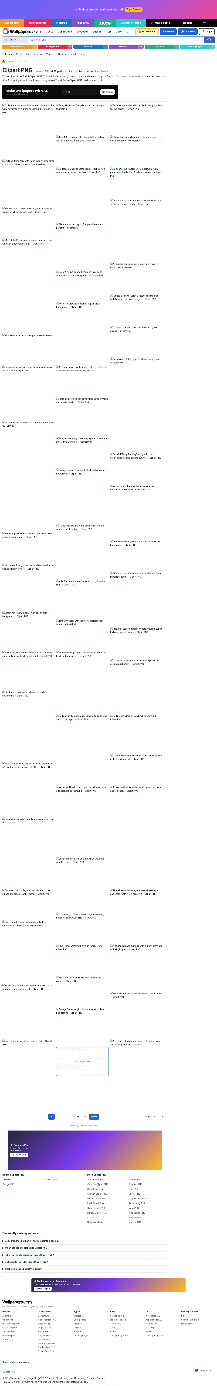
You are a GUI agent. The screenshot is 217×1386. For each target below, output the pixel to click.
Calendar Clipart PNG (97, 1184)
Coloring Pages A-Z (119, 1335)
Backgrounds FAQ (154, 1320)
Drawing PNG (50, 1179)
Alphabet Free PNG (47, 1320)
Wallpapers (12, 22)
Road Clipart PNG (95, 1189)
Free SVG (83, 22)
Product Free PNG (46, 1347)
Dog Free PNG (44, 1335)
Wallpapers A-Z (117, 1316)
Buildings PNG (135, 1217)
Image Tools (162, 22)
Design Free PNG (46, 1351)
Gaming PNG (93, 1217)
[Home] (3, 61)
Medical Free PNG (46, 1343)
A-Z (50, 31)
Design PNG (8, 1184)
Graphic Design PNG (138, 1198)
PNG (11, 61)
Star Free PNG (44, 1324)
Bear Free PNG (44, 1331)
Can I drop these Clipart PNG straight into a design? (32, 1241)
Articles (6, 1339)
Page (147, 1116)
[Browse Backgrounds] (69, 47)
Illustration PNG (95, 1222)
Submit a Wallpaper (190, 1320)
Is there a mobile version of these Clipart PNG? (29, 1255)
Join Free (190, 31)
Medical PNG (135, 1222)
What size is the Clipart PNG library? (24, 1269)
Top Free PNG (8, 1331)
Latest (97, 31)
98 (77, 1116)
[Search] (209, 39)
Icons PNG (134, 1208)
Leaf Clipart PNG (95, 1203)
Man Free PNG (44, 1339)
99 (85, 1116)
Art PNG (7, 1179)
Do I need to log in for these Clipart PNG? (26, 1262)
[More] (204, 23)
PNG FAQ (150, 1331)
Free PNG (105, 22)
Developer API (187, 1324)
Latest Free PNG (10, 1328)
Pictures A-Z (115, 1324)
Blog (183, 1316)
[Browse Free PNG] (176, 47)
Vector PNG (134, 1194)
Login (209, 31)
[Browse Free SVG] (141, 47)
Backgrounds (37, 22)
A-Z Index (6, 1316)
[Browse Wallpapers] (34, 47)
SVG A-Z (114, 1328)
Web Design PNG (137, 1213)
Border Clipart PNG (96, 1213)
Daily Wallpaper (9, 1335)
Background (43, 1316)
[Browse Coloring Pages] (212, 47)
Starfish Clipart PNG (97, 1194)
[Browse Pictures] (105, 47)
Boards (187, 22)
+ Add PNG (168, 31)
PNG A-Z (114, 1331)
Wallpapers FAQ (153, 1316)
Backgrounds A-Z (118, 1320)
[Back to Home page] (21, 31)
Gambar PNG (135, 1179)
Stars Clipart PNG (96, 1179)
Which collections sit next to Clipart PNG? (26, 1248)
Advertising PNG (137, 1203)
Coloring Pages (131, 22)
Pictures (61, 22)
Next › (94, 1116)
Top (108, 31)
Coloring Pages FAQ (155, 1335)
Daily (119, 31)
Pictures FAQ (152, 1324)
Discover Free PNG (11, 1324)
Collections (65, 31)
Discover (82, 31)
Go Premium (149, 31)
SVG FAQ (150, 1328)
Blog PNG (133, 1189)
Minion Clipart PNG (96, 1198)
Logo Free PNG (45, 1328)
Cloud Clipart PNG (96, 1208)
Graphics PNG (135, 1184)
